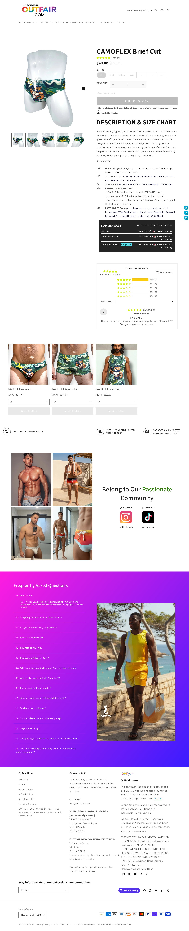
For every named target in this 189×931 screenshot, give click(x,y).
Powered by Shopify (41, 925)
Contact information (122, 925)
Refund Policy (25, 794)
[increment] (143, 84)
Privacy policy (73, 925)
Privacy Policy (25, 789)
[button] (27, 22)
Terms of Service (27, 804)
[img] (135, 309)
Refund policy (59, 925)
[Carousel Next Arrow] (83, 88)
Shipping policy (104, 925)
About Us (23, 779)
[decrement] (113, 84)
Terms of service (88, 925)
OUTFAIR (29, 925)
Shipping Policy (26, 799)
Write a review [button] (164, 272)
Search (22, 784)
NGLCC (158, 798)
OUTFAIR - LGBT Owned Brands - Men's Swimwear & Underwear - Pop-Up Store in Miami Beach (40, 812)
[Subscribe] (65, 890)
